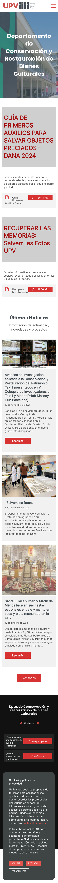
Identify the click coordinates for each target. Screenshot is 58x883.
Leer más (21, 441)
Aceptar (16, 863)
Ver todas (29, 678)
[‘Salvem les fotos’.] (29, 476)
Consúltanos (37, 756)
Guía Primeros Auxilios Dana (13, 200)
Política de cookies (34, 823)
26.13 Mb (43, 197)
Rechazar (33, 863)
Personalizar (19, 871)
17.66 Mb (43, 289)
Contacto (29, 723)
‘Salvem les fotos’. (19, 503)
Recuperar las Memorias (20, 291)
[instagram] (37, 723)
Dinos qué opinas (38, 741)
